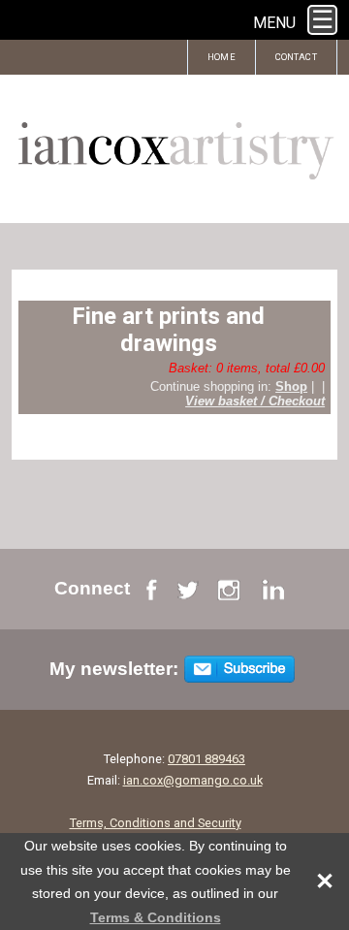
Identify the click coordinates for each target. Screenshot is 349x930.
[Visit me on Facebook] (152, 594)
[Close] (315, 881)
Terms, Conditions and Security (155, 823)
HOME (221, 56)
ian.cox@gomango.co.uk (193, 780)
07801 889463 (206, 759)
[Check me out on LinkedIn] (273, 594)
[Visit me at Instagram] (228, 594)
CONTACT (296, 56)
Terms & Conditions (155, 917)
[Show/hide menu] (322, 20)
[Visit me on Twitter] (187, 594)
